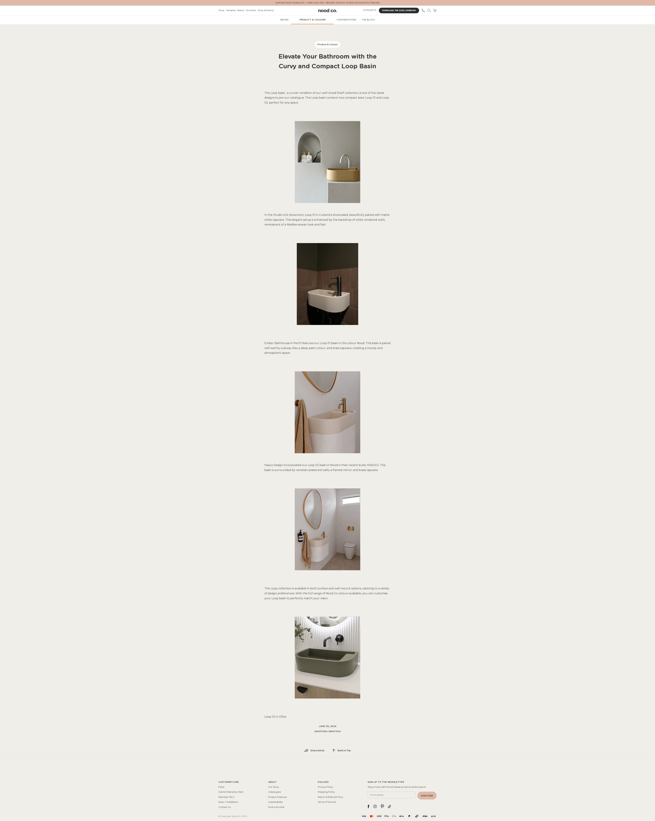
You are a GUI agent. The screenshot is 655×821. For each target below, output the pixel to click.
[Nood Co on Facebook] (368, 806)
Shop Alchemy (266, 10)
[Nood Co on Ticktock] (389, 806)
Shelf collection (347, 93)
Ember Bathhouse (277, 343)
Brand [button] (240, 10)
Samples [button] (231, 10)
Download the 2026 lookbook (399, 10)
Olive (282, 716)
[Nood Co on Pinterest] (382, 806)
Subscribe (427, 796)
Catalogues (274, 791)
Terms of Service (327, 802)
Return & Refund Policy (330, 797)
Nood (361, 343)
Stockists (251, 10)
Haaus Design (273, 465)
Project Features (277, 797)
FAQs (221, 787)
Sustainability (275, 802)
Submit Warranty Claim (231, 791)
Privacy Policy (325, 787)
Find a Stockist (276, 807)
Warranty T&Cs (226, 797)
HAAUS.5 (373, 465)
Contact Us (224, 807)
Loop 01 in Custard (317, 214)
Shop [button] (221, 10)
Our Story (273, 787)
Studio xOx (280, 214)
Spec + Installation (228, 802)
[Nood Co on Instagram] (375, 806)
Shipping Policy (326, 791)
